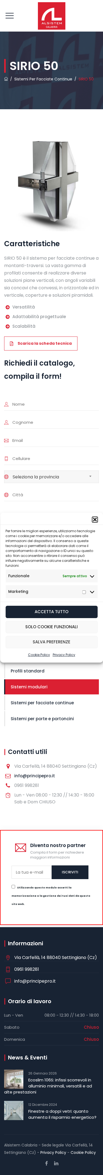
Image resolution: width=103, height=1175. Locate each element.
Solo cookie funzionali (51, 627)
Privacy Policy (64, 654)
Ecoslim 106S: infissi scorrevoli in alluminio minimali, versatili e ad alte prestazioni (48, 1086)
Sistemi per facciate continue (42, 703)
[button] (95, 519)
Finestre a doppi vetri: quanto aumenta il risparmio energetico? (62, 1114)
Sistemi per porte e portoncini (42, 719)
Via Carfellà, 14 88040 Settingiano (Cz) (55, 957)
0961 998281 (26, 969)
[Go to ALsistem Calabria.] (6, 79)
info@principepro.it (34, 776)
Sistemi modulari (29, 687)
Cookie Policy (39, 654)
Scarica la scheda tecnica (45, 343)
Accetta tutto (51, 612)
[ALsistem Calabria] (51, 16)
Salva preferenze (51, 642)
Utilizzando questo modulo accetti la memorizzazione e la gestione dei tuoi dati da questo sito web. (51, 896)
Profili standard (27, 671)
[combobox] (51, 476)
